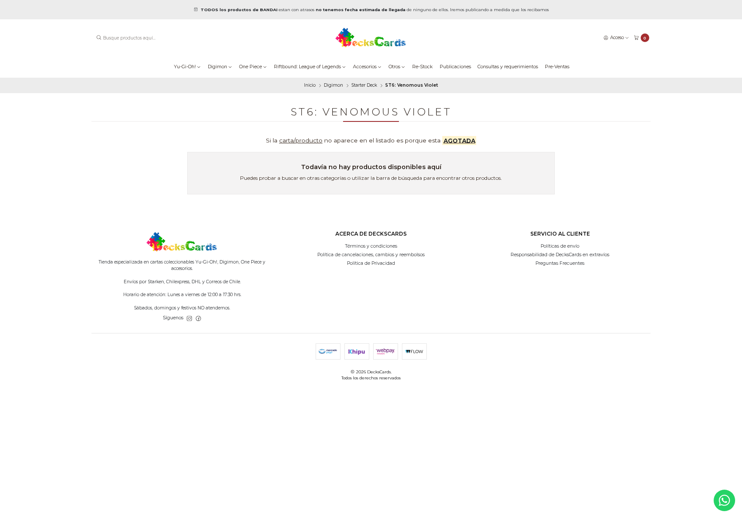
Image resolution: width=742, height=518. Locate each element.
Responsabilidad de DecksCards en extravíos (560, 254)
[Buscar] (98, 37)
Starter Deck (364, 85)
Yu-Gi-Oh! (185, 67)
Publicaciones (455, 67)
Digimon (217, 67)
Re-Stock (422, 67)
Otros (394, 67)
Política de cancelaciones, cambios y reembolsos (371, 254)
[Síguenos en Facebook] (198, 318)
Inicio (310, 85)
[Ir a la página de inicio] (370, 37)
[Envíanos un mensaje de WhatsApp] (724, 500)
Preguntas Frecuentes (559, 263)
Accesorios (365, 67)
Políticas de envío (560, 246)
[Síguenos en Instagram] (189, 318)
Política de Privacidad (371, 263)
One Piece (250, 67)
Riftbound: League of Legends (307, 67)
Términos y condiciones (371, 246)
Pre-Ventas (557, 67)
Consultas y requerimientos (507, 67)
